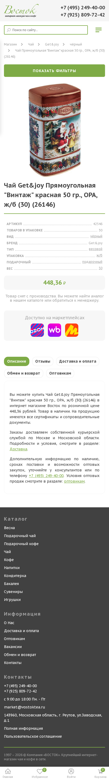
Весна (9, 527)
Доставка (18, 449)
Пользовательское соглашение (33, 736)
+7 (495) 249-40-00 (83, 8)
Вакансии (13, 646)
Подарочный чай (20, 535)
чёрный (76, 44)
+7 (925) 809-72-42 (83, 15)
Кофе (9, 559)
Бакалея (11, 583)
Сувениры (13, 591)
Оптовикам (60, 373)
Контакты (12, 662)
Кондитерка (15, 575)
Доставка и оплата (77, 361)
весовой (95, 249)
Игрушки (12, 599)
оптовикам (74, 481)
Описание (16, 361)
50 (100, 268)
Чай (7, 551)
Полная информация (23, 728)
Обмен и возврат (23, 373)
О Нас (9, 622)
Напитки (12, 567)
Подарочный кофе (21, 543)
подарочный (92, 262)
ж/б (99, 255)
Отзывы (42, 361)
